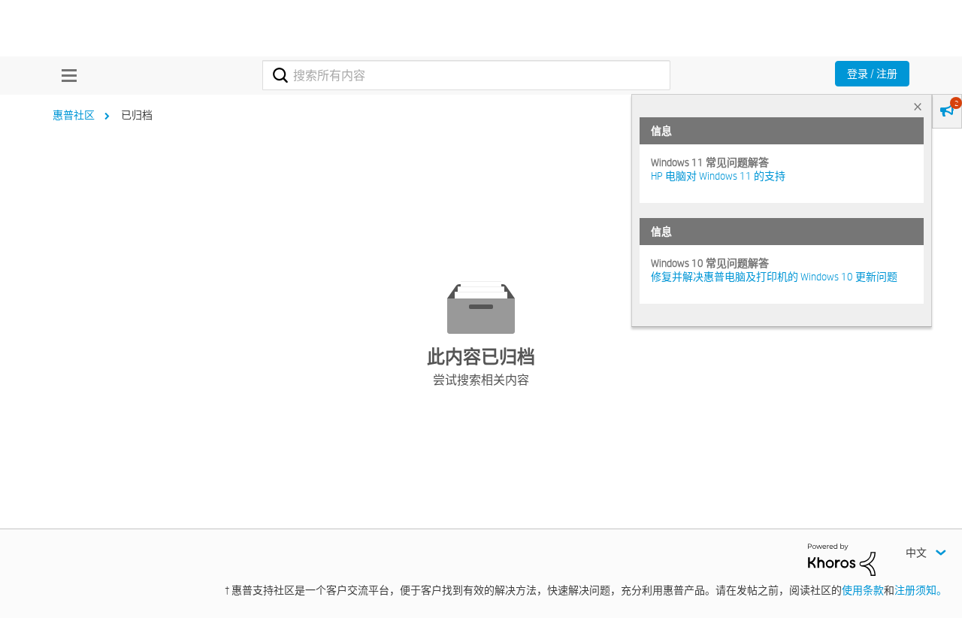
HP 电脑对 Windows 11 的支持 (718, 176)
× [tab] (918, 106)
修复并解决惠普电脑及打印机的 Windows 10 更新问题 (774, 276)
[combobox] (466, 75)
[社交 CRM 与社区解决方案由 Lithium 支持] (842, 558)
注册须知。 (920, 590)
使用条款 (863, 590)
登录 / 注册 (872, 73)
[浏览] (65, 75)
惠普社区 (74, 115)
